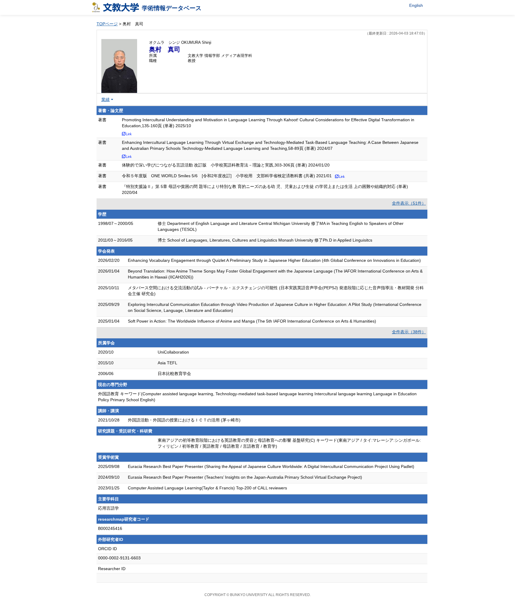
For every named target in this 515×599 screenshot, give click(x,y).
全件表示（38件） (409, 331)
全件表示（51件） (409, 203)
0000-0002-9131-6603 (119, 558)
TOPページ (107, 23)
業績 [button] (105, 99)
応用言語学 (108, 508)
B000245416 (110, 528)
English (416, 5)
